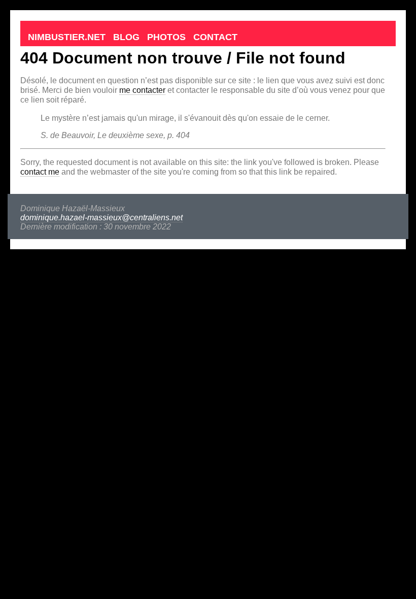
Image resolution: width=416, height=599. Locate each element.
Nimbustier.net (67, 37)
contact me (39, 172)
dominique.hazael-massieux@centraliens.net (101, 217)
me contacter (142, 90)
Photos (166, 37)
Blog (126, 37)
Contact (215, 37)
